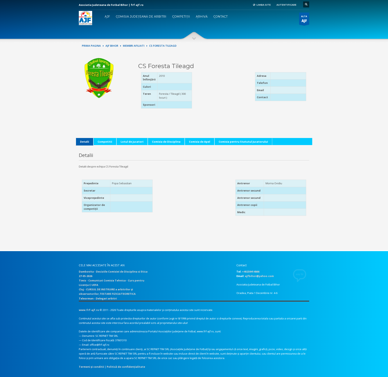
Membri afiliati (133, 45)
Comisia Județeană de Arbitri (141, 16)
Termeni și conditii (91, 367)
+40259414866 (250, 271)
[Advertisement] (223, 97)
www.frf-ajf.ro (89, 310)
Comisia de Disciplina (166, 141)
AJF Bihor (111, 45)
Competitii (105, 141)
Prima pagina (91, 45)
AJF (107, 16)
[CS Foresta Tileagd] (99, 78)
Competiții (181, 16)
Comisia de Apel (199, 141)
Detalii (84, 141)
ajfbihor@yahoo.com (259, 276)
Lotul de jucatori (132, 141)
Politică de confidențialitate (126, 367)
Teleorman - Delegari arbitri (98, 298)
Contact (220, 16)
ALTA (304, 19)
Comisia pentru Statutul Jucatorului (243, 141)
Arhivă (202, 16)
